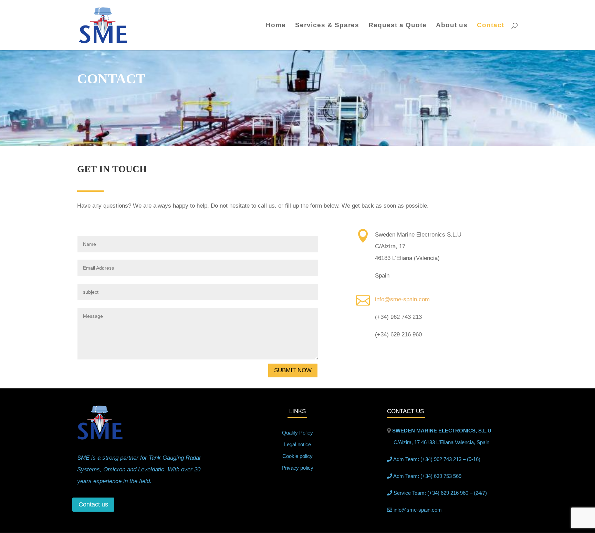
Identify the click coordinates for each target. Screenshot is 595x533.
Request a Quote (397, 26)
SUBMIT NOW (293, 370)
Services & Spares (327, 26)
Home (276, 26)
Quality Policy (297, 433)
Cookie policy (297, 456)
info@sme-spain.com (402, 299)
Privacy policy (297, 468)
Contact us (93, 504)
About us (452, 26)
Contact (490, 26)
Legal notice (297, 444)
